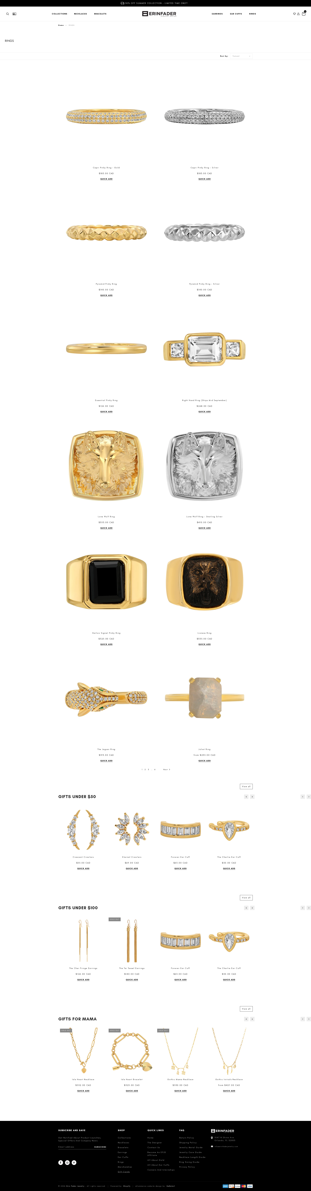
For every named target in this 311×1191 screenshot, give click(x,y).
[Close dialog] (200, 572)
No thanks (179, 615)
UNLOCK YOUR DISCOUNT (179, 608)
